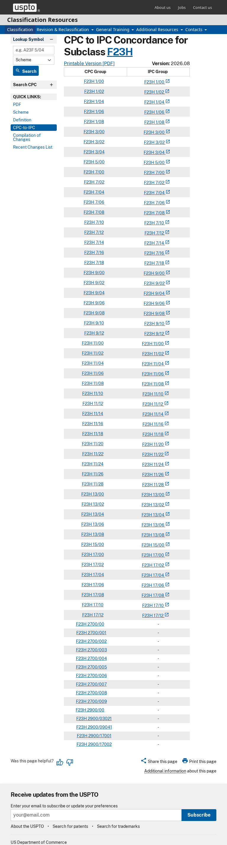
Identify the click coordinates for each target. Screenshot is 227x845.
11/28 (98, 484)
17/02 (98, 564)
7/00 (99, 172)
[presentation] (34, 97)
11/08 (98, 383)
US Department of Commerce (39, 842)
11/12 (98, 403)
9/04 (99, 292)
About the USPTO (27, 826)
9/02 (99, 282)
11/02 (98, 353)
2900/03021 (99, 718)
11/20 (98, 443)
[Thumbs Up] (60, 762)
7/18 (99, 262)
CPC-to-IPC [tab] (24, 127)
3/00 (99, 131)
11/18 (98, 433)
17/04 (98, 574)
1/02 (99, 91)
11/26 (98, 474)
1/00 (99, 81)
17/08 (98, 594)
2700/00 (95, 624)
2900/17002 (99, 744)
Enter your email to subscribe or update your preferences (64, 806)
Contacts (194, 29)
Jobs (182, 7)
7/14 (99, 242)
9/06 (99, 303)
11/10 (98, 393)
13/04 (98, 514)
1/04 (99, 101)
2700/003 (97, 650)
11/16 (98, 423)
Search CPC (25, 84)
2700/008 (97, 692)
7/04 (99, 192)
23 (149, 82)
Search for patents (70, 826)
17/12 (98, 615)
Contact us (202, 7)
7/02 (99, 182)
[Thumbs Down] (69, 762)
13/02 (98, 504)
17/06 (98, 584)
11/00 (98, 343)
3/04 (99, 152)
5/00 (99, 162)
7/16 (99, 252)
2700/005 (97, 667)
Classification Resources (42, 20)
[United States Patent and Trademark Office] (26, 8)
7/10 (99, 222)
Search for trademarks (118, 826)
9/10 (99, 323)
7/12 (99, 232)
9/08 (99, 313)
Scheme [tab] (21, 112)
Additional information (165, 771)
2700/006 (97, 675)
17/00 (98, 554)
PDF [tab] (17, 104)
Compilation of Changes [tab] (27, 137)
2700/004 (97, 658)
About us (163, 7)
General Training (113, 29)
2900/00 (95, 710)
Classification (20, 29)
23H (123, 52)
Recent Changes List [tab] (32, 147)
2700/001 (96, 632)
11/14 (98, 413)
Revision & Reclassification (63, 29)
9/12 (99, 333)
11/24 (98, 464)
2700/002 (97, 641)
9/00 (99, 272)
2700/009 (97, 701)
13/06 (98, 524)
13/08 (98, 534)
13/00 (98, 494)
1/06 (99, 111)
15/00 (98, 544)
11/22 (98, 454)
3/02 (99, 141)
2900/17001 (99, 735)
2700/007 (97, 684)
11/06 (98, 373)
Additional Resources (157, 29)
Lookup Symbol (28, 39)
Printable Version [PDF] (89, 63)
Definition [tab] (22, 120)
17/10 (98, 605)
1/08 (99, 121)
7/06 (99, 202)
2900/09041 (99, 727)
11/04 (98, 363)
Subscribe (198, 815)
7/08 (99, 212)
